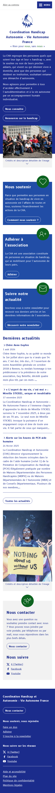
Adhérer (12, 274)
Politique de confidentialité (18, 780)
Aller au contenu (11, 5)
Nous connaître (14, 109)
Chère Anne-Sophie (17, 345)
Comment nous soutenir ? (22, 220)
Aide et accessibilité (14, 771)
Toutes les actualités (17, 501)
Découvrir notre (23, 325)
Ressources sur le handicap (21, 118)
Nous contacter (18, 646)
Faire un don (10, 727)
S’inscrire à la (17, 736)
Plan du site (10, 776)
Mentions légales (12, 785)
